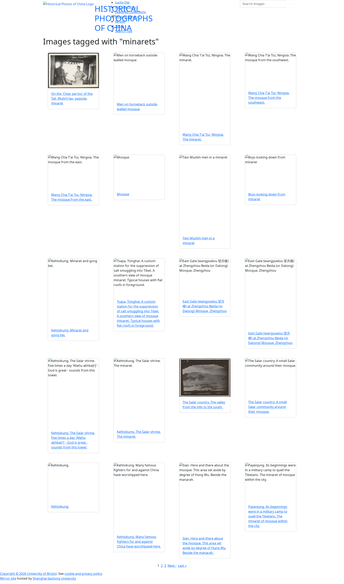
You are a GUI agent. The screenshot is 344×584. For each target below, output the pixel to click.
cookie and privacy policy (83, 573)
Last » (182, 565)
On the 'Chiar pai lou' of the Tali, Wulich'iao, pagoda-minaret (72, 98)
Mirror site (8, 578)
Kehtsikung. (60, 506)
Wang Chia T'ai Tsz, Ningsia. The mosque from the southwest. (268, 98)
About (119, 26)
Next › (172, 565)
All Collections (125, 7)
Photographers (126, 17)
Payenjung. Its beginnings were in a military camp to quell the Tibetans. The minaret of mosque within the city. (267, 516)
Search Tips (123, 31)
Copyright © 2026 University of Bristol (28, 573)
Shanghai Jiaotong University (54, 578)
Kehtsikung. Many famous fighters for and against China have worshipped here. (139, 542)
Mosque (123, 194)
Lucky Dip (122, 2)
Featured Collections (130, 12)
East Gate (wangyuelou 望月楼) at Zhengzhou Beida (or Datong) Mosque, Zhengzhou (205, 306)
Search (293, 4)
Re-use (120, 21)
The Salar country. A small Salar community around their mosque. (267, 407)
